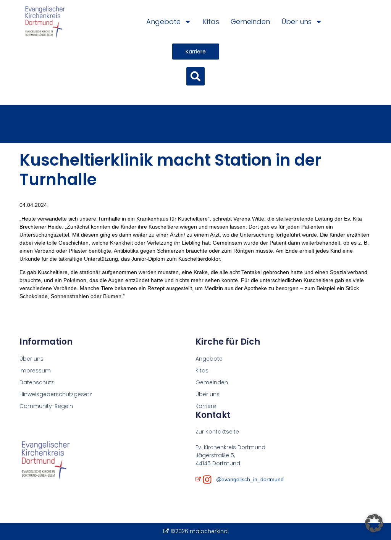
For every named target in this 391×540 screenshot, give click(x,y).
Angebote (163, 21)
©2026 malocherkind (199, 531)
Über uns (296, 21)
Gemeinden (250, 21)
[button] (195, 76)
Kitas (211, 21)
